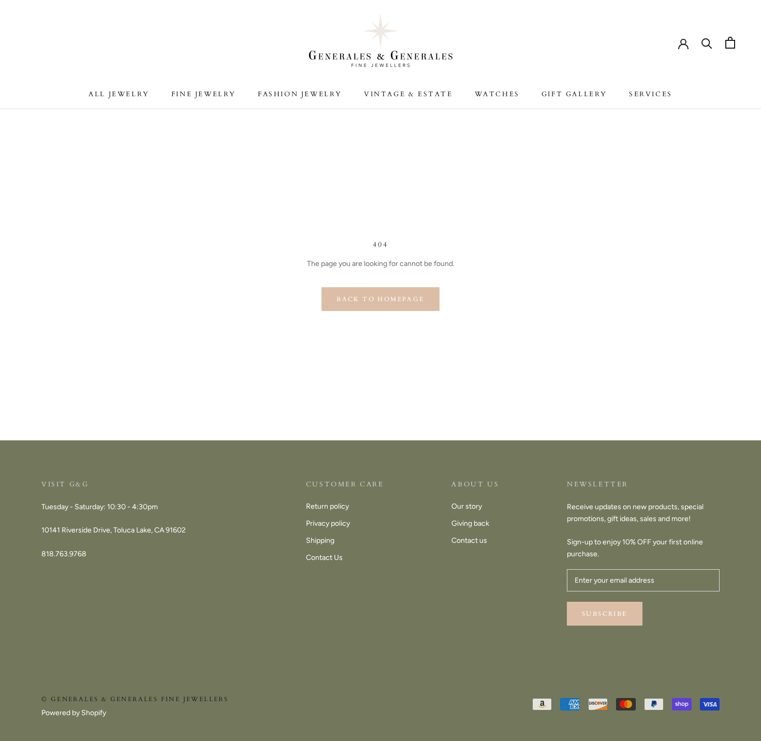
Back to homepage (380, 299)
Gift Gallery (574, 94)
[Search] (706, 42)
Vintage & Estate (408, 94)
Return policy (327, 506)
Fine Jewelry (203, 94)
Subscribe (604, 614)
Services (650, 94)
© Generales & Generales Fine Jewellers (134, 699)
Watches (497, 94)
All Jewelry (119, 94)
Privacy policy (328, 523)
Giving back (470, 523)
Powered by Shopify (73, 712)
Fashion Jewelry (300, 94)
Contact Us (324, 557)
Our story (466, 506)
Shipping (320, 540)
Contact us (469, 540)
